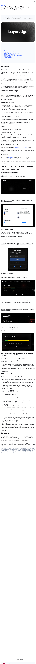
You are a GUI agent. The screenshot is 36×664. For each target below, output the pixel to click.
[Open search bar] (32, 2)
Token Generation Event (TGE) (20, 147)
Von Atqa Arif (3, 11)
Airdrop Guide (3, 5)
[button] (34, 2)
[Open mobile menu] (34, 2)
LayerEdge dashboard (19, 175)
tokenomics (10, 157)
